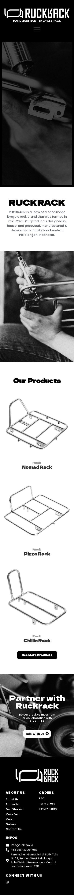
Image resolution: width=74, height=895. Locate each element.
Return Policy (48, 809)
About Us (12, 799)
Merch (10, 819)
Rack (36, 463)
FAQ (42, 798)
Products (12, 804)
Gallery (11, 824)
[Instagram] (7, 882)
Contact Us (14, 829)
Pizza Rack (37, 554)
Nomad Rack (37, 467)
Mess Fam (13, 814)
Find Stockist (15, 809)
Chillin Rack (37, 640)
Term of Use (47, 803)
